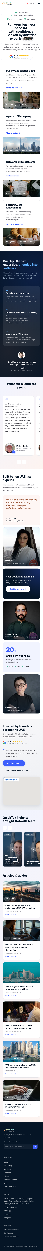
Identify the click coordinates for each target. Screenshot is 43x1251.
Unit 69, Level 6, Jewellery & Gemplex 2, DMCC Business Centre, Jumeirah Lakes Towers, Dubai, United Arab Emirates (19, 1201)
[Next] (10, 828)
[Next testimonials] (24, 462)
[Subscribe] (35, 1147)
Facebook (7, 1214)
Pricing (6, 1176)
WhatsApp (7, 1211)
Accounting (8, 1166)
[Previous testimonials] (19, 462)
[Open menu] (39, 3)
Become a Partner (10, 1180)
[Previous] (5, 828)
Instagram (7, 1218)
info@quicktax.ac (10, 1207)
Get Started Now (17, 589)
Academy (7, 1169)
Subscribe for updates (12, 1142)
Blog (5, 1183)
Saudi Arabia (8, 1233)
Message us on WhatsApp (17, 770)
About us (7, 1162)
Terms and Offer (10, 1187)
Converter (7, 1173)
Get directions (12, 763)
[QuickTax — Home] (7, 3)
